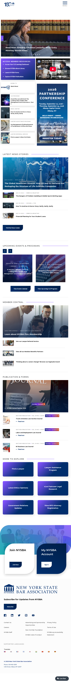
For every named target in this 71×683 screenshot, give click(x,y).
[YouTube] (33, 615)
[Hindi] (36, 651)
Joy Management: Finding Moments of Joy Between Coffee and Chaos (22, 125)
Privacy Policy (51, 622)
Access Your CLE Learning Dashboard (17, 64)
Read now (21, 421)
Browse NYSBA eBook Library (15, 68)
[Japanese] (30, 651)
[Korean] (11, 651)
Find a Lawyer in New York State (21, 137)
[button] (69, 38)
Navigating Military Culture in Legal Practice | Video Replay (50, 272)
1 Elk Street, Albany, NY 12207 (12, 667)
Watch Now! (14, 86)
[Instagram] (26, 615)
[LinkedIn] (12, 615)
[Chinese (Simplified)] (42, 651)
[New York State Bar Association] (9, 6)
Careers (6, 627)
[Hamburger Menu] (65, 3)
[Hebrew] (23, 651)
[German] (55, 651)
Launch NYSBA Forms (12, 72)
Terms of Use (51, 627)
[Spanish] (49, 651)
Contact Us (7, 622)
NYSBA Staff (8, 632)
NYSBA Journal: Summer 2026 (16, 408)
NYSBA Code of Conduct (33, 635)
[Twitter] (19, 615)
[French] (17, 651)
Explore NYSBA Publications (14, 76)
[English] (5, 651)
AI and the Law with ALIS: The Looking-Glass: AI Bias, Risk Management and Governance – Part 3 (22, 101)
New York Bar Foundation (34, 630)
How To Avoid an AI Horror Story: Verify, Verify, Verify (21, 112)
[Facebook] (5, 615)
